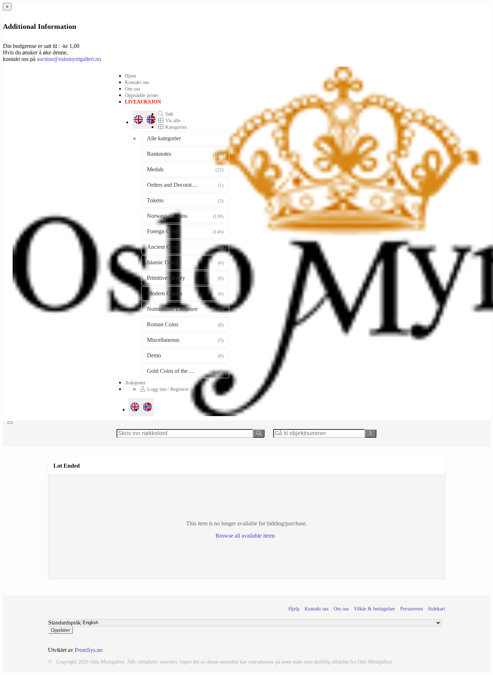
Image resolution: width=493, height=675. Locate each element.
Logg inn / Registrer (167, 389)
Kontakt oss (137, 82)
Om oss (132, 89)
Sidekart (436, 609)
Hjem (130, 76)
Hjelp (294, 609)
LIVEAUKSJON (143, 102)
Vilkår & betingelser (374, 609)
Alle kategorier (164, 138)
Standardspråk (64, 622)
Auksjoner (135, 382)
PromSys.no (88, 650)
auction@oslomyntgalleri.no (69, 59)
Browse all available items (245, 536)
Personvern (411, 609)
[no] (147, 407)
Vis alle (172, 120)
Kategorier (175, 127)
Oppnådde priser (141, 95)
